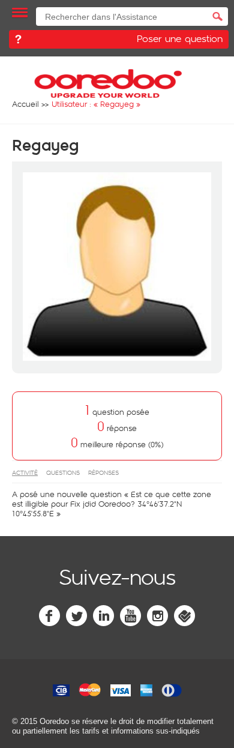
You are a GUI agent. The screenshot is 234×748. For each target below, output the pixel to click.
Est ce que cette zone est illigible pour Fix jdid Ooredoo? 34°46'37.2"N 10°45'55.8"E (111, 504)
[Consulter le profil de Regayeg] (117, 357)
